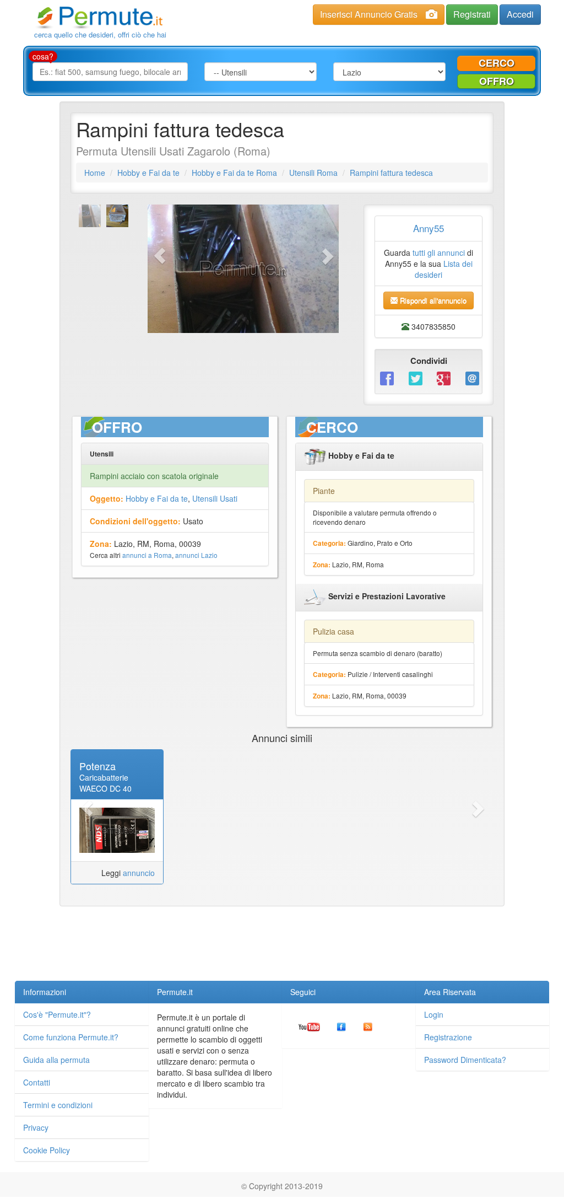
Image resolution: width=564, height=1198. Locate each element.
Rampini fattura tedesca (391, 172)
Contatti (36, 1082)
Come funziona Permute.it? (70, 1037)
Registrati (472, 14)
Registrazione (448, 1037)
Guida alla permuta (56, 1059)
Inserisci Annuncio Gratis (368, 14)
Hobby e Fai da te (148, 172)
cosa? (42, 56)
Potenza (97, 766)
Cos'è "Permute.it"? (57, 1014)
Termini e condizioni (58, 1104)
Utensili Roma (313, 172)
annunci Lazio (196, 555)
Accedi (520, 14)
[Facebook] (386, 378)
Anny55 (428, 228)
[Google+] (443, 378)
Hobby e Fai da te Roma (234, 172)
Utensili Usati (214, 498)
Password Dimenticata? (465, 1059)
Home (94, 172)
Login (433, 1014)
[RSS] (368, 1025)
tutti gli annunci (439, 252)
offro (496, 81)
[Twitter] (415, 378)
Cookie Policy (46, 1150)
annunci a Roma (147, 555)
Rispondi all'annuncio (432, 300)
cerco (496, 63)
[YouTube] (309, 1025)
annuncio (139, 872)
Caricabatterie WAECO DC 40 (105, 783)
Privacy (35, 1127)
